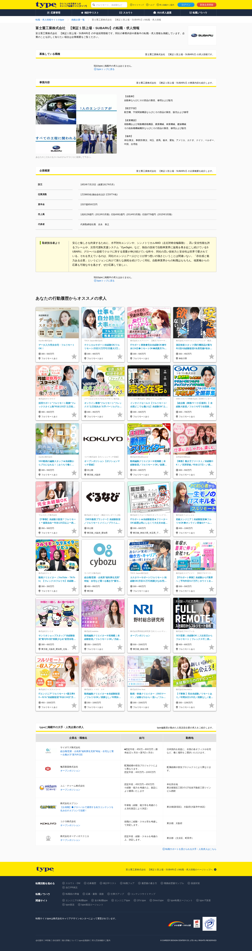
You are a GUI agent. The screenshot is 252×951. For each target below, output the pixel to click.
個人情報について (69, 940)
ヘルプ (151, 5)
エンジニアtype (122, 900)
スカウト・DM (73, 883)
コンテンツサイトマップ (143, 894)
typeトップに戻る (106, 69)
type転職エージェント (182, 900)
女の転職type (101, 900)
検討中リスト (109, 883)
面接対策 (195, 883)
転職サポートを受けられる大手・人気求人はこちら (190, 849)
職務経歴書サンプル (174, 883)
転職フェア (128, 883)
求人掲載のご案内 (166, 5)
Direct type (158, 900)
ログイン (186, 5)
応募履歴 (91, 883)
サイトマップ (138, 5)
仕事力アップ (117, 894)
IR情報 (48, 940)
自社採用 (56, 940)
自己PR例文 (72, 887)
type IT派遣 (205, 900)
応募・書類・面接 (95, 894)
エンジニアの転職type (77, 900)
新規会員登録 (206, 5)
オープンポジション (70, 770)
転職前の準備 (72, 894)
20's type (141, 900)
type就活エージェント (92, 904)
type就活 (70, 904)
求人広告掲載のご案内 (101, 940)
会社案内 (39, 940)
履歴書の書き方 (149, 883)
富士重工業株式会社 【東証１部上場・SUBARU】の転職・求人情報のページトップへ (169, 869)
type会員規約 (84, 940)
